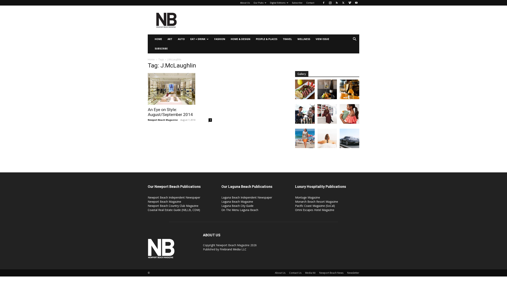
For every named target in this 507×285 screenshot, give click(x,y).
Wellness (303, 39)
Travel (287, 39)
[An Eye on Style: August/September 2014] (180, 89)
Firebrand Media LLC (233, 249)
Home (158, 39)
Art (170, 39)
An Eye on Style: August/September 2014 (170, 112)
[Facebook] (324, 3)
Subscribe (297, 2)
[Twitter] (343, 3)
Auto (181, 39)
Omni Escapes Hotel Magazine (314, 210)
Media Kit (310, 273)
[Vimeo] (350, 3)
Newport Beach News (331, 273)
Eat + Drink (197, 39)
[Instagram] (330, 3)
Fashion (219, 39)
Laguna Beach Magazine (237, 201)
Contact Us (295, 273)
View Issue (322, 39)
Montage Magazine (307, 197)
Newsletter (353, 273)
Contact (310, 2)
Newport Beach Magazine (163, 119)
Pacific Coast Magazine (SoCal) (315, 206)
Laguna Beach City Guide (237, 206)
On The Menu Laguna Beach (239, 210)
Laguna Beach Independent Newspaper (246, 197)
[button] (354, 39)
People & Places (266, 39)
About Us (245, 2)
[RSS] (337, 3)
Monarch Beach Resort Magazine (316, 201)
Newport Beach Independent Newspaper (174, 197)
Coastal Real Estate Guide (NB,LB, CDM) (174, 210)
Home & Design (240, 39)
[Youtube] (356, 3)
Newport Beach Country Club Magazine (173, 206)
